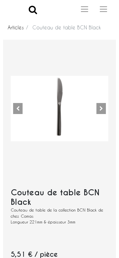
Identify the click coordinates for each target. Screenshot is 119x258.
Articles (16, 27)
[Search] (33, 9)
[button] (18, 108)
